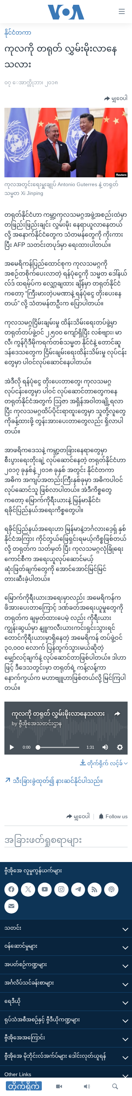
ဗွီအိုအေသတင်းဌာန (40, 723)
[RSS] (95, 890)
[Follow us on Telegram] (78, 890)
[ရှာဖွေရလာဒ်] (115, 1087)
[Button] (116, 98)
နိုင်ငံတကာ (17, 32)
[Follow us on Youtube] (45, 890)
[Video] (59, 1087)
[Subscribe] (11, 906)
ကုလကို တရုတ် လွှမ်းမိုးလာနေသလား (58, 713)
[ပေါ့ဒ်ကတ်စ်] (111, 890)
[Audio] (87, 1087)
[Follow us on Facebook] (11, 890)
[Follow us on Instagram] (61, 890)
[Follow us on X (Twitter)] (28, 890)
